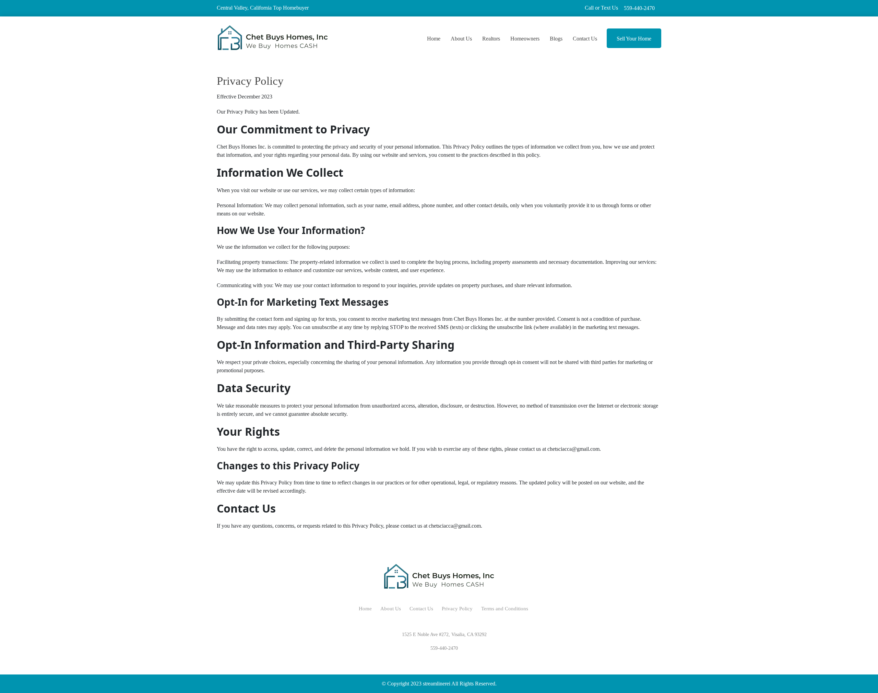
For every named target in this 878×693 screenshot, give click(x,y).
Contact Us (585, 39)
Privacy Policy (457, 608)
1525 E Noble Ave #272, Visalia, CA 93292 (444, 634)
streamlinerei (436, 683)
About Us (461, 39)
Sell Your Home (634, 39)
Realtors (491, 39)
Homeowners (524, 39)
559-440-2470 (636, 8)
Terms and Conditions (504, 608)
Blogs (556, 39)
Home (433, 39)
